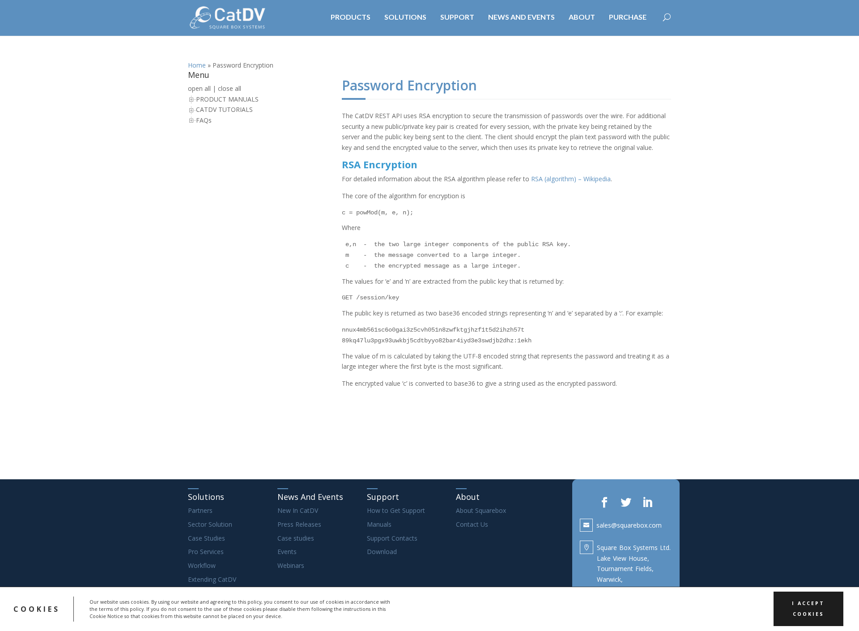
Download (382, 551)
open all (199, 88)
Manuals (379, 524)
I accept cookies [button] (808, 608)
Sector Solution (210, 524)
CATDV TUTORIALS (224, 109)
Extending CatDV (212, 579)
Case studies (295, 538)
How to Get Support (396, 510)
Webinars (290, 565)
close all (229, 88)
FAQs (204, 120)
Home (197, 65)
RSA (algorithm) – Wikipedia (571, 179)
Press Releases (299, 524)
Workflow (202, 565)
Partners (200, 510)
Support (383, 496)
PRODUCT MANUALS (227, 99)
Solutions (206, 496)
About (468, 496)
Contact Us (472, 524)
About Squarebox (481, 510)
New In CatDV (297, 510)
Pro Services (206, 551)
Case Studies (206, 538)
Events (287, 551)
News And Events (310, 496)
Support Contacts (392, 538)
